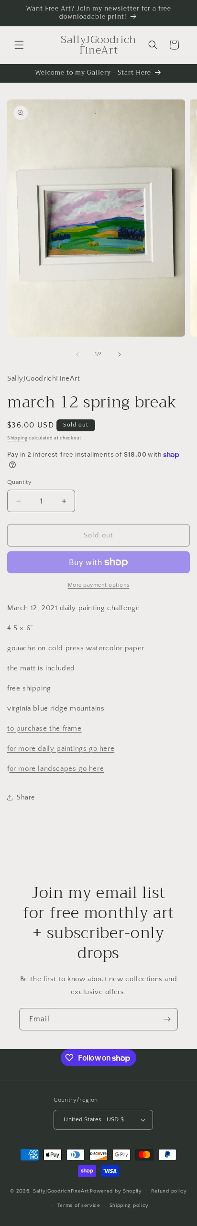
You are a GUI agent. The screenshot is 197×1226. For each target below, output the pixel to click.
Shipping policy (129, 1205)
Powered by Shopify (116, 1190)
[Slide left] (77, 354)
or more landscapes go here (57, 769)
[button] (19, 44)
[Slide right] (119, 354)
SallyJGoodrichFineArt (61, 1190)
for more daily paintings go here (60, 748)
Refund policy (169, 1191)
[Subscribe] (166, 1019)
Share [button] (26, 797)
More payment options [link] (99, 585)
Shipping (17, 438)
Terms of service (78, 1205)
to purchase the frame (44, 728)
